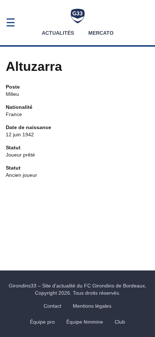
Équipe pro (42, 322)
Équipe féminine (84, 322)
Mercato (101, 33)
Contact (52, 306)
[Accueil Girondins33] (78, 16)
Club (120, 322)
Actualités (58, 33)
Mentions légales (92, 306)
